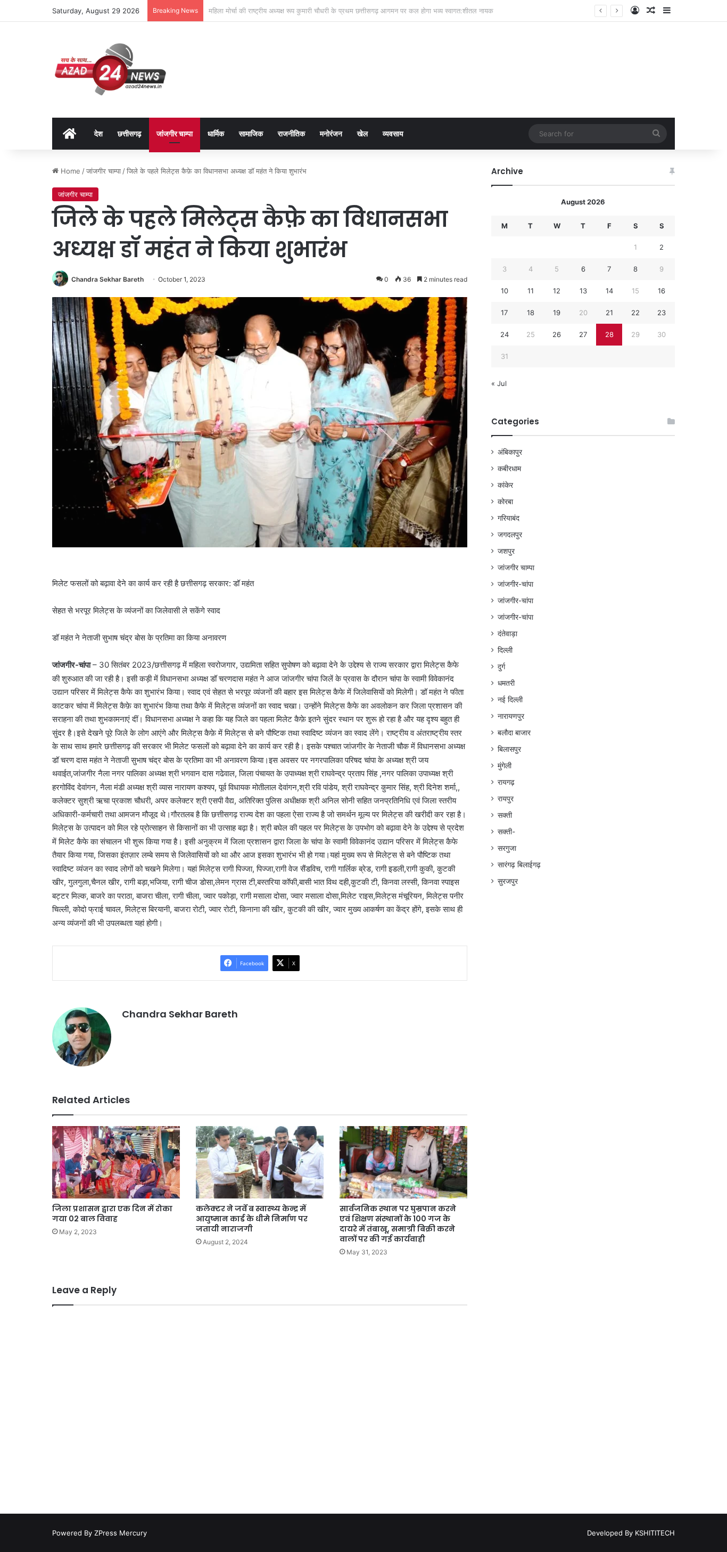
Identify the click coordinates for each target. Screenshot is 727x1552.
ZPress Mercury (120, 1533)
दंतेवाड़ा (507, 633)
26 (556, 334)
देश (98, 133)
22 (635, 312)
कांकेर (505, 485)
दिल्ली (505, 650)
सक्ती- (506, 831)
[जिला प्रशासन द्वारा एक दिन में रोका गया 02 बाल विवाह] (116, 1162)
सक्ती (505, 815)
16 (661, 290)
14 (609, 290)
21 (609, 312)
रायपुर (506, 798)
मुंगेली (504, 765)
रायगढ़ (506, 782)
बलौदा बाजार (514, 732)
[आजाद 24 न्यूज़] (110, 69)
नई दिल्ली (510, 699)
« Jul (499, 383)
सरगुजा (507, 848)
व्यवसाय (393, 133)
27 (583, 334)
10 (504, 290)
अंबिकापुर (510, 452)
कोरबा (505, 501)
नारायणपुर (511, 716)
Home (69, 171)
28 (609, 334)
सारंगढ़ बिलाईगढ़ (519, 864)
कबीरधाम (509, 468)
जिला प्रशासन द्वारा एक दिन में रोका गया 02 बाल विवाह (112, 1213)
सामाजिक (251, 133)
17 (504, 312)
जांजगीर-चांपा (515, 584)
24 (504, 334)
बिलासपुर (509, 749)
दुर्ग (501, 666)
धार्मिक (216, 133)
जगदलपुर (510, 534)
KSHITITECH (655, 1533)
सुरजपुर (508, 881)
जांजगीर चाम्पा (174, 133)
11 (530, 290)
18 (530, 312)
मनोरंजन (331, 133)
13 (583, 290)
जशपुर (506, 551)
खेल (362, 133)
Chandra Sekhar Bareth (107, 279)
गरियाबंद (508, 518)
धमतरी (506, 683)
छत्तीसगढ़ (130, 133)
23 (661, 312)
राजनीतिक (291, 133)
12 (556, 290)
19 (556, 312)
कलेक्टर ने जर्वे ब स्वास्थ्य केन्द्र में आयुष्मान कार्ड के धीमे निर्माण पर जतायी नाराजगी (252, 1218)
